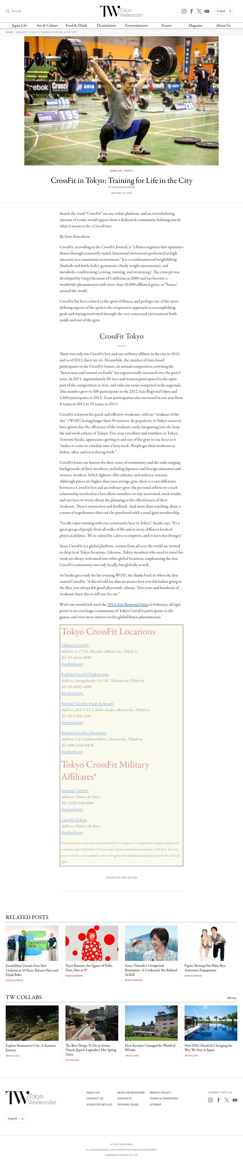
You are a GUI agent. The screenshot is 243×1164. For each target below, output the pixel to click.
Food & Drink (76, 25)
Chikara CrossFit (75, 645)
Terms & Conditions (164, 1098)
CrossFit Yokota (74, 820)
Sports (128, 171)
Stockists (124, 1098)
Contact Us (95, 1098)
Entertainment (136, 25)
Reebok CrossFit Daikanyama (85, 674)
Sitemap (155, 1104)
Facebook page (72, 664)
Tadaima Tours (128, 1104)
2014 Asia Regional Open (127, 604)
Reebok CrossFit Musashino (83, 733)
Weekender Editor (123, 187)
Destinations (106, 25)
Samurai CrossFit (75, 791)
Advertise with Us (99, 1104)
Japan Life (19, 25)
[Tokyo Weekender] (31, 1103)
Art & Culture (47, 25)
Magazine (196, 25)
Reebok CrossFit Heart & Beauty (87, 704)
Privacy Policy (160, 1092)
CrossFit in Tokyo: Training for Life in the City (46, 32)
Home (9, 32)
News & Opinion (14, 980)
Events (167, 25)
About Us (223, 25)
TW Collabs (12, 1056)
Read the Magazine (131, 1092)
